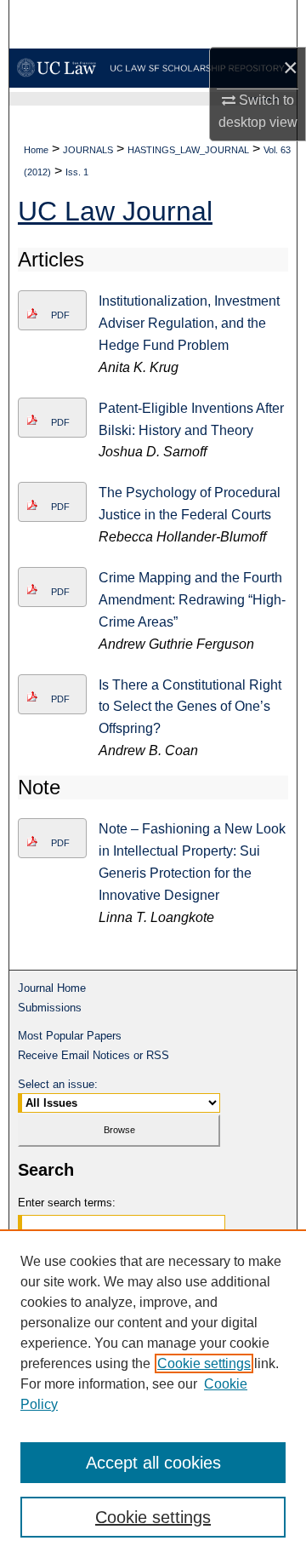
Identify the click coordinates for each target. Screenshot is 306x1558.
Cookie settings (204, 1363)
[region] (153, 1393)
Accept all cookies (153, 1462)
